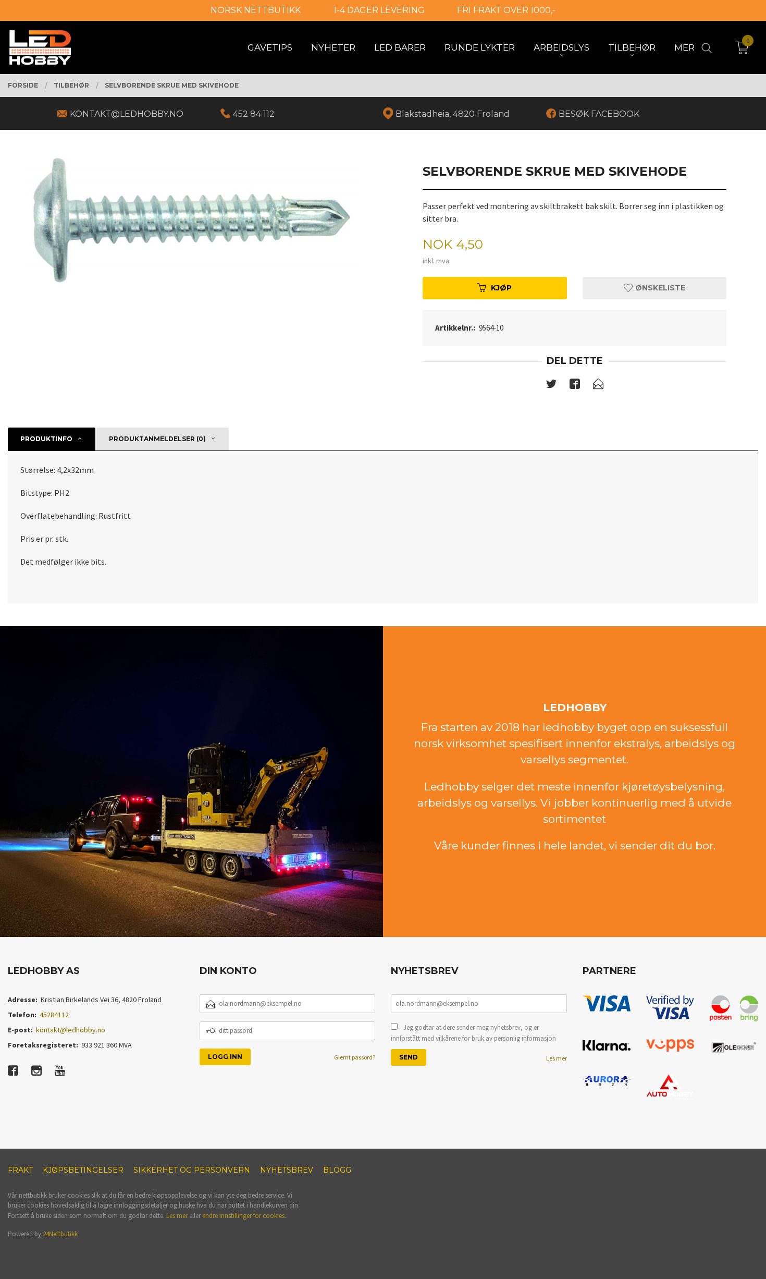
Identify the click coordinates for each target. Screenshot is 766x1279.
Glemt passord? (354, 1057)
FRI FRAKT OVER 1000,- (506, 10)
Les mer (556, 1058)
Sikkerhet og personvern (191, 1170)
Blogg (337, 1170)
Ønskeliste (659, 288)
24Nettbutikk (60, 1233)
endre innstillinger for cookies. (244, 1215)
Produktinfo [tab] (46, 439)
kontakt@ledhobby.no (70, 1029)
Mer (684, 47)
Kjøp (501, 288)
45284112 (54, 1014)
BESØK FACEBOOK (599, 114)
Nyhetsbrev (286, 1170)
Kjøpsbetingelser (83, 1170)
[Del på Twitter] (551, 385)
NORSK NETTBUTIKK (256, 10)
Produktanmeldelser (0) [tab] (157, 439)
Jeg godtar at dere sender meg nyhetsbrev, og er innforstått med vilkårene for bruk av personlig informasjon (473, 1033)
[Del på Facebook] (574, 385)
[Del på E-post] (598, 385)
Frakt (20, 1170)
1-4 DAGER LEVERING (379, 10)
